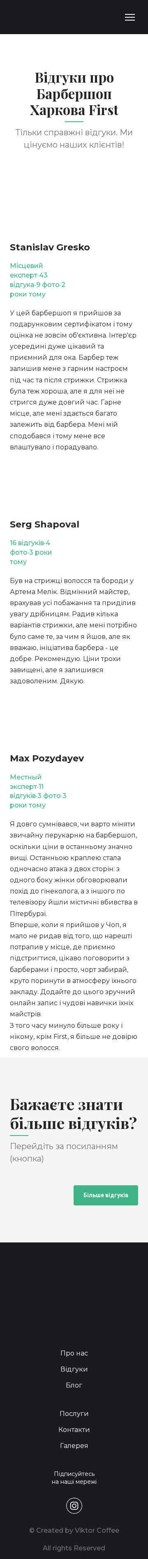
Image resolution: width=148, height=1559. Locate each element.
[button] (106, 1195)
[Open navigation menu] (130, 17)
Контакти (74, 1430)
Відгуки (74, 1369)
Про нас (74, 1353)
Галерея (74, 1446)
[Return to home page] (33, 17)
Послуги (74, 1414)
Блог (74, 1385)
